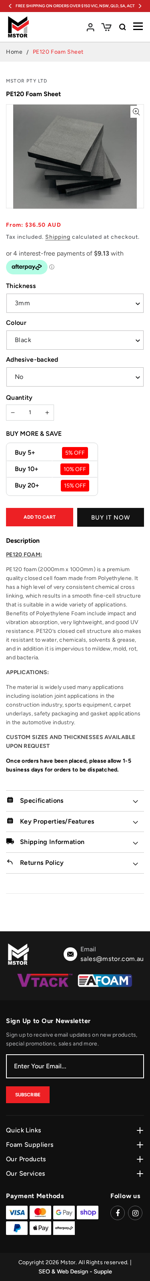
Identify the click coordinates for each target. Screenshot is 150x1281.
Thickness (21, 286)
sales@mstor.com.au (112, 959)
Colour (16, 322)
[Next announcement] (139, 6)
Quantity (19, 397)
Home (14, 51)
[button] (106, 27)
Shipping (57, 237)
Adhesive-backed (32, 359)
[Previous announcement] (10, 6)
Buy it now (110, 517)
